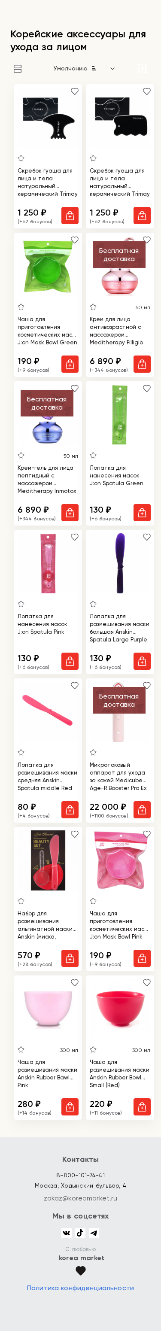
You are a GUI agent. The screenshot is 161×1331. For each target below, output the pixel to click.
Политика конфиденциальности (80, 1288)
